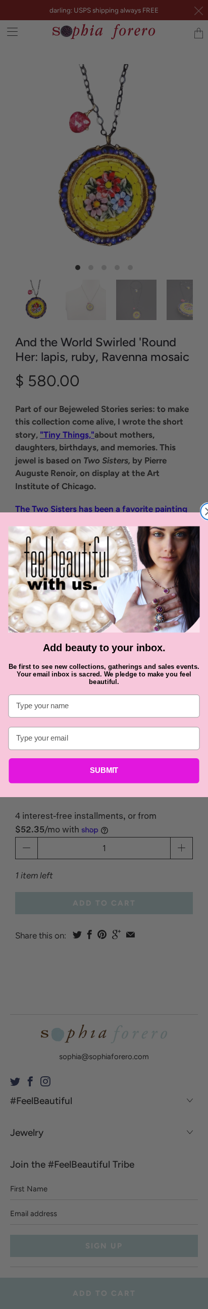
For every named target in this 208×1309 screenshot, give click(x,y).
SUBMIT (104, 770)
